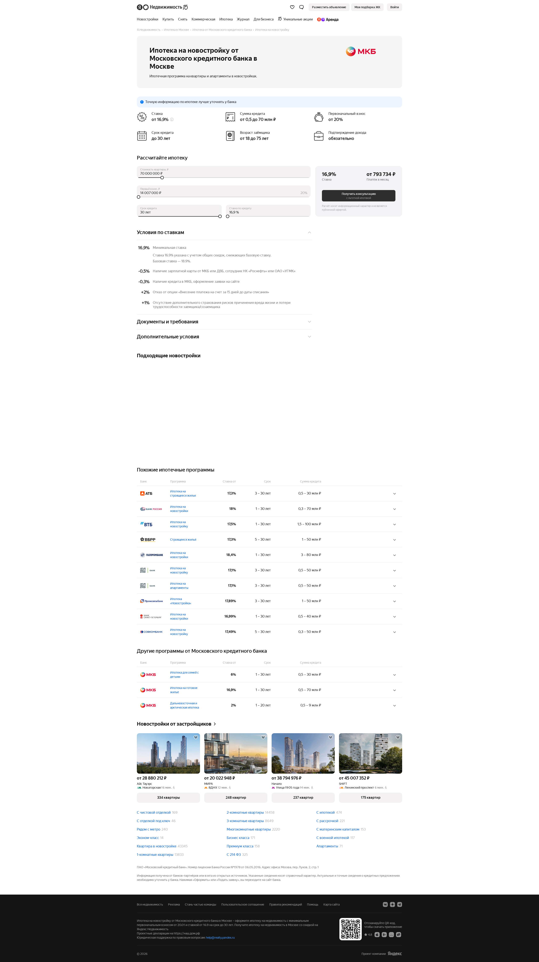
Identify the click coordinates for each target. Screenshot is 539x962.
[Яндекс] (394, 954)
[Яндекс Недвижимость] (162, 7)
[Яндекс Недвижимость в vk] (385, 904)
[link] (394, 7)
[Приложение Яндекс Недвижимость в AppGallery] (391, 934)
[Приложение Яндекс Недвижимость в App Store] (377, 934)
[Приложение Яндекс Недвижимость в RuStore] (398, 934)
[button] (301, 7)
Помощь (312, 904)
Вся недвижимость (150, 904)
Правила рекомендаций (285, 904)
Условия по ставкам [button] (160, 232)
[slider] (224, 177)
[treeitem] (148, 19)
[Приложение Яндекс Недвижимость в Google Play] (384, 934)
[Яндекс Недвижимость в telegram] (399, 904)
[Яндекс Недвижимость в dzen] (392, 904)
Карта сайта (331, 904)
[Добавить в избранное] (196, 737)
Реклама (174, 904)
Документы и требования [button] (167, 322)
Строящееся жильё (183, 539)
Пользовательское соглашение (242, 904)
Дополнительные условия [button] (168, 337)
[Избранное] (292, 7)
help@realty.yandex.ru (220, 937)
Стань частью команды (200, 904)
